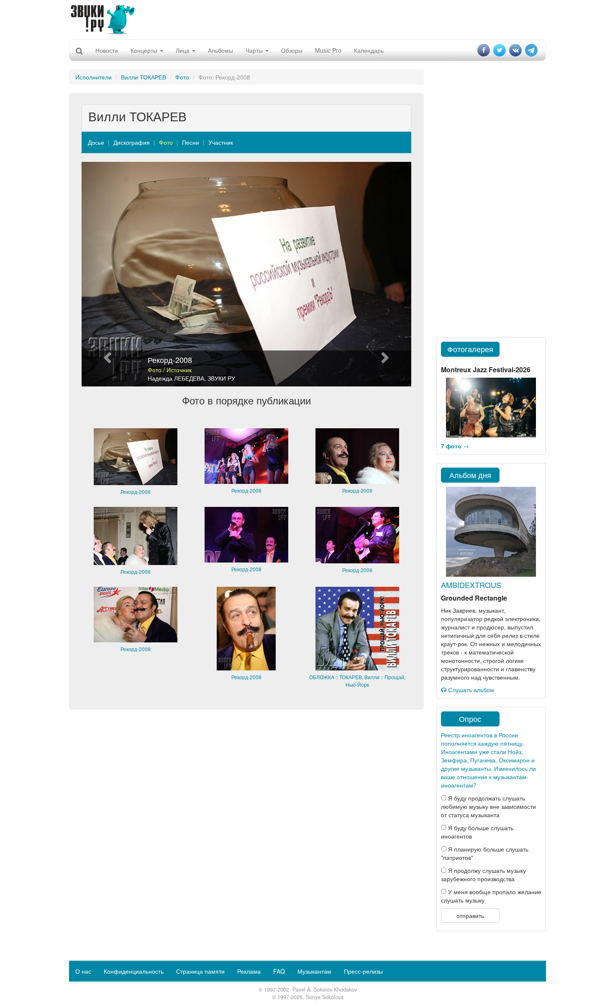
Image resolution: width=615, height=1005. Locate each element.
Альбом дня (470, 474)
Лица (183, 50)
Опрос (470, 718)
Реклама (249, 971)
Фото (182, 77)
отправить (470, 915)
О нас (83, 971)
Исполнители (93, 77)
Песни (190, 142)
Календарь (369, 50)
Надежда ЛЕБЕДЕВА (176, 378)
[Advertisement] (307, 19)
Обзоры (291, 50)
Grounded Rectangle (474, 598)
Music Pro (328, 50)
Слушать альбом (470, 689)
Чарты (255, 50)
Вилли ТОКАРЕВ (143, 77)
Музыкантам (314, 971)
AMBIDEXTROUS (471, 584)
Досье (96, 142)
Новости (106, 50)
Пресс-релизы (363, 971)
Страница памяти (200, 971)
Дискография (131, 142)
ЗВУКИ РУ (221, 378)
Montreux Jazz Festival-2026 (485, 369)
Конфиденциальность (134, 971)
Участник (220, 142)
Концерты (145, 50)
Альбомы (220, 50)
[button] (106, 274)
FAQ (279, 971)
